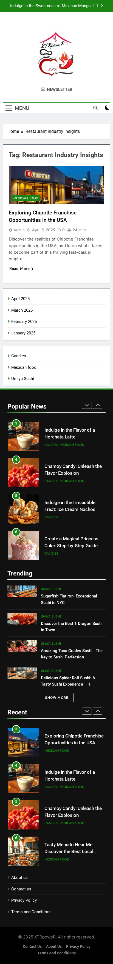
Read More (19, 269)
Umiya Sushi (22, 378)
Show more (56, 697)
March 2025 (22, 310)
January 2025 (23, 333)
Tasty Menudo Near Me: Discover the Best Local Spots (69, 851)
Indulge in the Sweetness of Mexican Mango (50, 6)
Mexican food (25, 198)
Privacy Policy (24, 900)
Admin (19, 230)
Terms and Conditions (31, 911)
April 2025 (20, 298)
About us (19, 877)
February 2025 (24, 321)
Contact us (21, 889)
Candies (18, 355)
